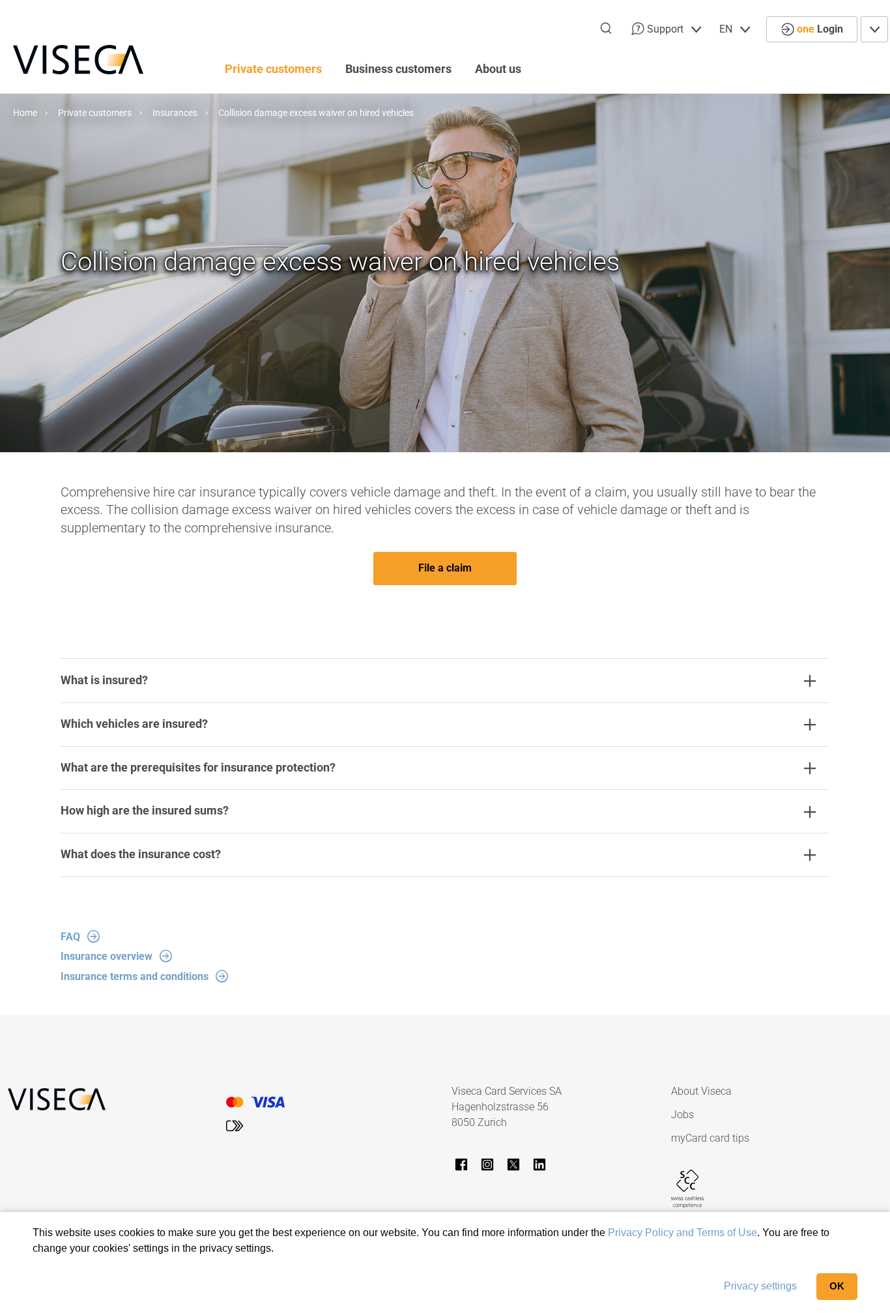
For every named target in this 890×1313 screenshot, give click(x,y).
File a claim (445, 568)
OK (836, 1285)
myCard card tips (710, 1138)
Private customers (273, 69)
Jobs (682, 1114)
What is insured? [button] (104, 680)
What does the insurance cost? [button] (141, 854)
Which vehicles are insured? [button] (134, 723)
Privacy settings (760, 1285)
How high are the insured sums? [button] (145, 810)
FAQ (70, 937)
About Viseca (701, 1091)
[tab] (445, 680)
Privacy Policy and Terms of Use (682, 1232)
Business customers (398, 69)
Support (665, 29)
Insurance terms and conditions (134, 976)
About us (498, 69)
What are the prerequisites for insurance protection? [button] (198, 767)
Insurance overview (106, 956)
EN (727, 29)
